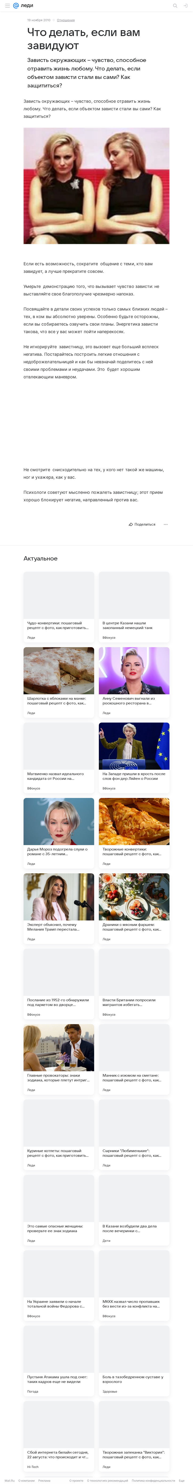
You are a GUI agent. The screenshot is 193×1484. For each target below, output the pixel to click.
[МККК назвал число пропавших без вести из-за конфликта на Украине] (134, 1285)
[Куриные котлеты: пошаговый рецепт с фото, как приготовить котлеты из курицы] (59, 1135)
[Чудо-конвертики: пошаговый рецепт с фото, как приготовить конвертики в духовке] (59, 607)
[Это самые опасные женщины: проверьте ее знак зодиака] (59, 1210)
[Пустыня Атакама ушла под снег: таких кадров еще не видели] (59, 1361)
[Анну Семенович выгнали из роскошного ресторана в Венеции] (134, 682)
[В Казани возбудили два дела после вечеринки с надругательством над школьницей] (134, 1210)
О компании (26, 1480)
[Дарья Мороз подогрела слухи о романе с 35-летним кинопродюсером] (59, 833)
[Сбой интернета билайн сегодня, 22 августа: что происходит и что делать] (59, 1436)
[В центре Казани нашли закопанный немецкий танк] (134, 607)
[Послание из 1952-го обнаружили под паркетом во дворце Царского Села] (59, 984)
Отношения (66, 20)
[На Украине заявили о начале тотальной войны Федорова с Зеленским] (59, 1285)
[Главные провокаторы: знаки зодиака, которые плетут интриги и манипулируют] (59, 1059)
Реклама (44, 1480)
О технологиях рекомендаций (107, 1480)
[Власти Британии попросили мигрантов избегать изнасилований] (134, 984)
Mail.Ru (10, 1480)
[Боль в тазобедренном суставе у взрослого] (134, 1361)
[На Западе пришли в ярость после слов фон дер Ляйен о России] (134, 758)
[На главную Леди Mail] (26, 5)
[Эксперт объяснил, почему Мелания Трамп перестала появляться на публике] (59, 908)
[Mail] (16, 5)
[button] (96, 186)
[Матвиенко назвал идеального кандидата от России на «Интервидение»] (59, 758)
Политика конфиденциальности (153, 1480)
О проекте (76, 1480)
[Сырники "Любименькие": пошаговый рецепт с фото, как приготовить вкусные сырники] (134, 1135)
